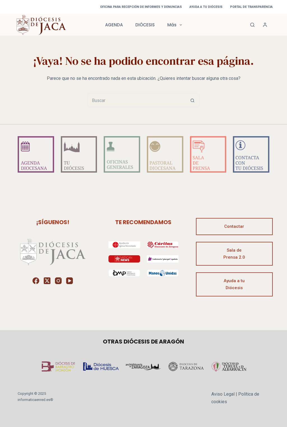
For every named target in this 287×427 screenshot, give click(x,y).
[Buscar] (252, 25)
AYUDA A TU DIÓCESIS (206, 7)
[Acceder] (265, 25)
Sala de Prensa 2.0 (234, 254)
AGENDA (114, 25)
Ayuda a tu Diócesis (234, 284)
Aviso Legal (223, 394)
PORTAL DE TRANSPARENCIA (251, 7)
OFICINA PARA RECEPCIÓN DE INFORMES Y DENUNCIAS (141, 7)
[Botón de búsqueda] (193, 100)
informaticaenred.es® (35, 400)
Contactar (234, 226)
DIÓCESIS (145, 25)
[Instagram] (58, 280)
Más (172, 25)
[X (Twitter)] (47, 280)
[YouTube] (69, 280)
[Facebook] (36, 280)
